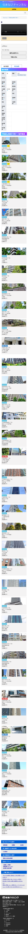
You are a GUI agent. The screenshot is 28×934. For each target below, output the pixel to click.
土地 (7, 911)
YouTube (8, 920)
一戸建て (8, 910)
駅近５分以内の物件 (8, 858)
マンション (8, 913)
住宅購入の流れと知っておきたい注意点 (12, 879)
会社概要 (5, 930)
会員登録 (14, 9)
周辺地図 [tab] (16, 66)
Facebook (8, 923)
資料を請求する (14, 53)
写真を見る (14, 57)
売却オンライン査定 (10, 916)
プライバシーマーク (13, 930)
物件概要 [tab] (6, 66)
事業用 (7, 914)
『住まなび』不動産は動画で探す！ (10, 17)
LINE (7, 926)
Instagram (8, 924)
